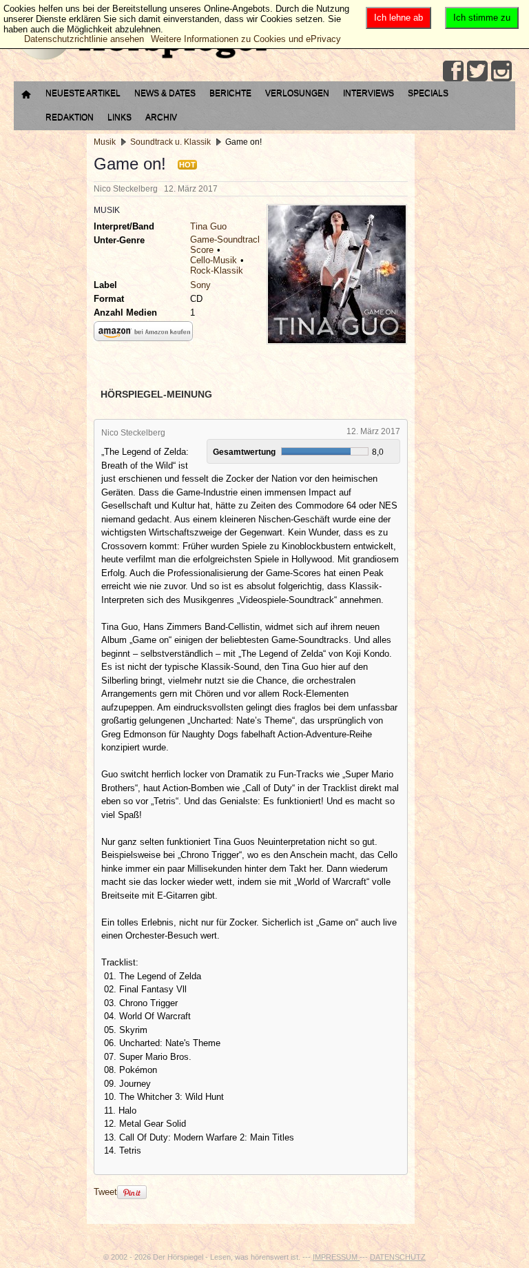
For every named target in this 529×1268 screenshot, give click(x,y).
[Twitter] (477, 71)
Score (202, 250)
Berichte (230, 93)
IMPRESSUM (336, 1257)
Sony (200, 285)
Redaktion (69, 117)
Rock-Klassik (216, 270)
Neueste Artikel (83, 93)
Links (119, 117)
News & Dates (165, 93)
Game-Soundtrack (226, 239)
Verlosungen (297, 93)
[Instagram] (501, 71)
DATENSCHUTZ (398, 1257)
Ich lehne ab (398, 17)
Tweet (105, 1192)
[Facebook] (453, 71)
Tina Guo (208, 226)
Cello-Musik (213, 260)
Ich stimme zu (481, 17)
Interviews (368, 93)
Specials (428, 93)
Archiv (161, 117)
